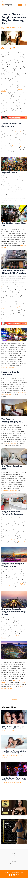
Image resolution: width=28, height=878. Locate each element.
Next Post (14, 700)
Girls (2, 27)
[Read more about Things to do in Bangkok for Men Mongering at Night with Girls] (14, 717)
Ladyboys (19, 755)
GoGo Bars (11, 755)
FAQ (14, 856)
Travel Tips (13, 27)
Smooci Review (22, 542)
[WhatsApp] (6, 48)
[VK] (14, 48)
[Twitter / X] (18, 875)
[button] (26, 1)
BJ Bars (18, 200)
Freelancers (5, 782)
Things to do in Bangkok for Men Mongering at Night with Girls (13, 727)
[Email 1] (9, 875)
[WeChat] (18, 48)
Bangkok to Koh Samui (7, 367)
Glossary (14, 860)
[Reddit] (11, 875)
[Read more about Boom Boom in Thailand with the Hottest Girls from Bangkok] (14, 742)
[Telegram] (10, 48)
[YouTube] (16, 875)
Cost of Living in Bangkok (10, 443)
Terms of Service (14, 866)
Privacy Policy (14, 864)
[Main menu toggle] (25, 5)
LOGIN (22, 1)
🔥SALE (4, 1)
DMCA (14, 862)
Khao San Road (19, 132)
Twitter (23, 682)
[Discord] (14, 875)
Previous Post (14, 695)
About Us (14, 854)
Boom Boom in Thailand (17, 540)
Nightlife (7, 27)
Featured (4, 755)
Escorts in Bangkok (17, 146)
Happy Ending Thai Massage (9, 490)
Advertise (14, 858)
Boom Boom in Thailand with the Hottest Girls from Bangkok (13, 752)
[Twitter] (2, 48)
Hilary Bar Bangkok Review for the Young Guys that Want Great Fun (13, 779)
